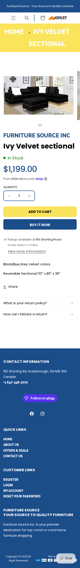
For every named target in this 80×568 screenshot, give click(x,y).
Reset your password (21, 496)
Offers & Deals (15, 450)
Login (8, 485)
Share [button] (13, 286)
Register (10, 479)
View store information (27, 251)
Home (14, 32)
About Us (11, 445)
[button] (13, 18)
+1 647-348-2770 (15, 382)
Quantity (10, 187)
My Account (13, 491)
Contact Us (13, 456)
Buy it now (40, 224)
